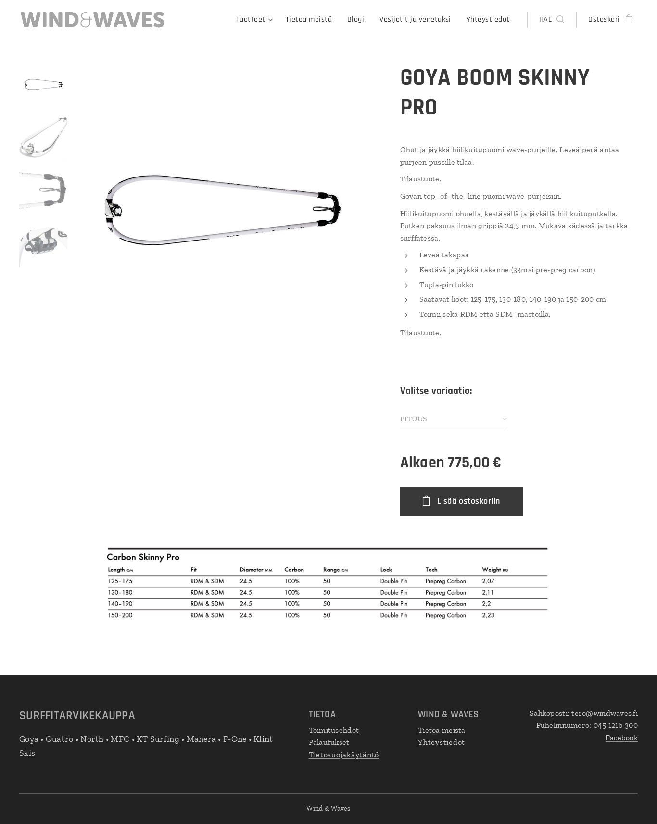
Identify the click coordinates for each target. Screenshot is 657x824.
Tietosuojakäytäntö (344, 754)
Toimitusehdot (334, 730)
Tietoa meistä (442, 730)
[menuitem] (256, 20)
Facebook (622, 737)
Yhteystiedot (441, 742)
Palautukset (329, 742)
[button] (551, 20)
